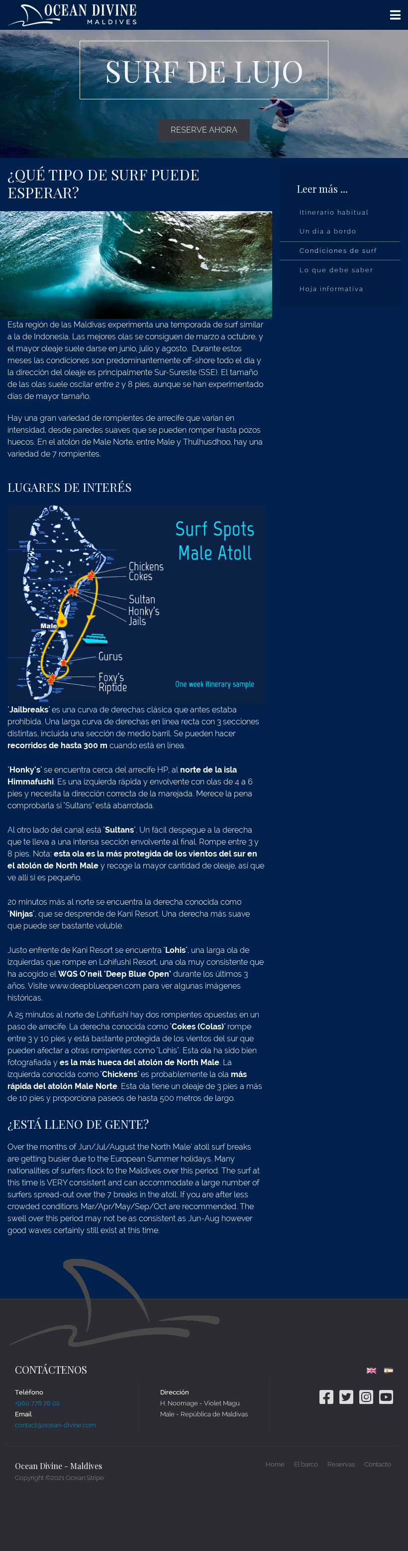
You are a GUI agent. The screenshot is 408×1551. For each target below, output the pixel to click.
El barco (306, 1464)
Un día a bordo (328, 231)
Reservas (341, 1464)
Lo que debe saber (336, 270)
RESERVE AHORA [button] (204, 130)
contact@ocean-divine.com (55, 1425)
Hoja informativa (332, 289)
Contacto (377, 1464)
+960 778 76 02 (37, 1403)
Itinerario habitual (334, 212)
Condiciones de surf (338, 250)
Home (275, 1464)
